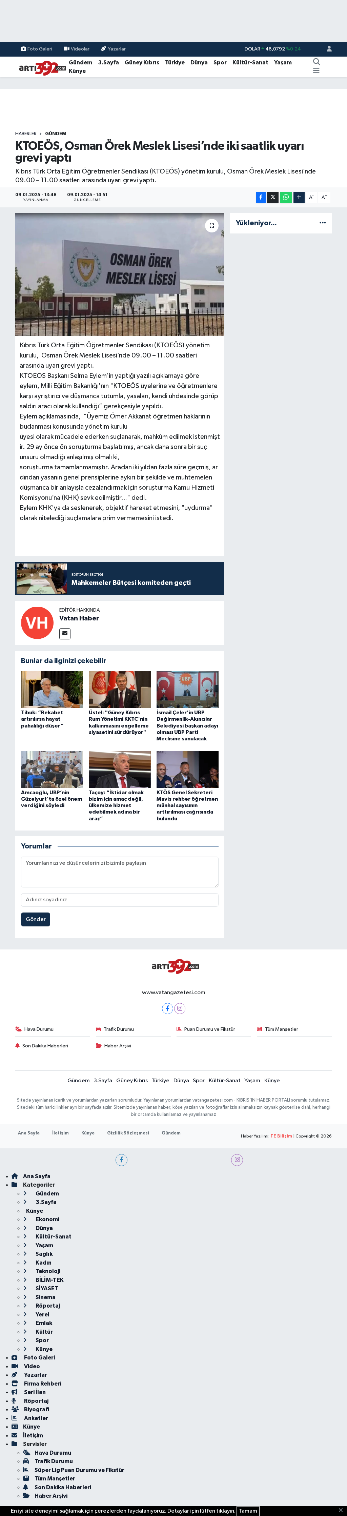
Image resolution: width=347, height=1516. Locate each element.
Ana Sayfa (29, 1133)
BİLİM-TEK (49, 1280)
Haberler (26, 133)
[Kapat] (343, 1510)
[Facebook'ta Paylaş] (261, 197)
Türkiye (175, 62)
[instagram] (237, 1160)
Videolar (80, 49)
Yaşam (283, 62)
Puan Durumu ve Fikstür (209, 1029)
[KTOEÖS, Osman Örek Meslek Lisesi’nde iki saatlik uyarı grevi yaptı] (119, 274)
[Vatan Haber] (37, 623)
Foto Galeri (39, 49)
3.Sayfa (108, 62)
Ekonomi (47, 1219)
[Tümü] (323, 223)
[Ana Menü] (316, 71)
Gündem (80, 62)
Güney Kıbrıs (142, 62)
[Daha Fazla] (299, 197)
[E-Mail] (64, 633)
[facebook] (121, 1160)
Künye (77, 71)
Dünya (199, 62)
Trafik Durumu (119, 1029)
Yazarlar (117, 49)
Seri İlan (34, 1392)
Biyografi (36, 1409)
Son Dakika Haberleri (45, 1045)
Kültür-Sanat (250, 62)
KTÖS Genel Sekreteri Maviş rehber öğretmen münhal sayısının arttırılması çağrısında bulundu (187, 805)
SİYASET (46, 1288)
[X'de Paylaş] (273, 197)
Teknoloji (47, 1271)
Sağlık (44, 1254)
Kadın (43, 1263)
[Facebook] (167, 1008)
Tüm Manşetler (281, 1029)
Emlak (43, 1323)
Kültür (44, 1332)
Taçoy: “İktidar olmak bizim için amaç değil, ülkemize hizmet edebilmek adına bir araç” (116, 805)
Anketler (35, 1418)
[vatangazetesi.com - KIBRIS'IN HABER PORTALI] (40, 66)
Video (31, 1366)
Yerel (42, 1314)
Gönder (36, 919)
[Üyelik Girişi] (326, 49)
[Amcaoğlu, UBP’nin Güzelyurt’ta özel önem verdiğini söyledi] (52, 769)
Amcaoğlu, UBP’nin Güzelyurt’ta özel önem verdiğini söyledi (51, 799)
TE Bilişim (281, 1136)
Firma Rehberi (42, 1384)
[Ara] (316, 62)
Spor (220, 62)
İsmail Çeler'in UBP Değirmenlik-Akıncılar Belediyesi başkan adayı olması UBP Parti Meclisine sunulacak (187, 725)
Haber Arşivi (117, 1045)
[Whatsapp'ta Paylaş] (286, 197)
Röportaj (47, 1306)
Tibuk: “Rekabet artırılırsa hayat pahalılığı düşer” (42, 719)
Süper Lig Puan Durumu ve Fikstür (79, 1470)
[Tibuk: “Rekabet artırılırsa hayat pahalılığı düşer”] (52, 689)
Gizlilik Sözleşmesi (128, 1133)
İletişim (60, 1133)
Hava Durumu (39, 1029)
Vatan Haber (79, 618)
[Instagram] (179, 1008)
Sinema (45, 1297)
